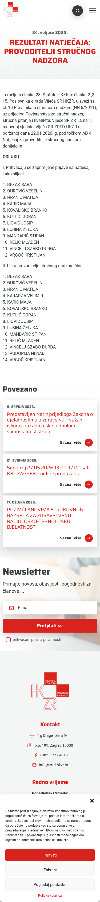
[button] (92, 800)
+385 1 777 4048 (54, 755)
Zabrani (50, 870)
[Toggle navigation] (92, 10)
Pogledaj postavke (50, 884)
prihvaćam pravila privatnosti (37, 639)
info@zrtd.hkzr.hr (53, 765)
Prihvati (50, 855)
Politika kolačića (50, 895)
